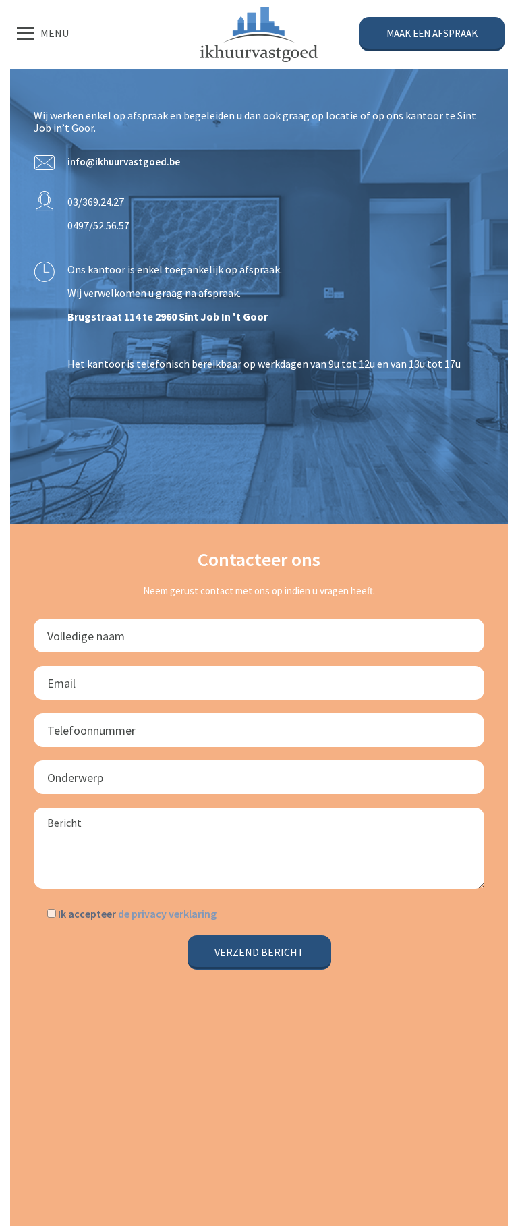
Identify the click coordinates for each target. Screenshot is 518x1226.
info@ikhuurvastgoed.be (123, 161)
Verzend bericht (259, 952)
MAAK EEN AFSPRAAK (432, 33)
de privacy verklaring (167, 913)
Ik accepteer (136, 913)
